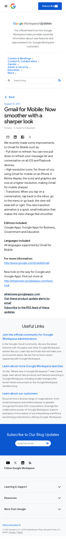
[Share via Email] (8, 137)
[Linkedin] (22, 462)
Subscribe (50, 6)
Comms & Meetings (20, 58)
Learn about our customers (20, 393)
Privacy (13, 532)
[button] (33, 486)
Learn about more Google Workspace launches (32, 366)
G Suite (8, 128)
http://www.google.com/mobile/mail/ (26, 263)
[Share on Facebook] (22, 137)
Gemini (13, 64)
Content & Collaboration (23, 61)
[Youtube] (8, 462)
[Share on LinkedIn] (15, 137)
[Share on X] (30, 137)
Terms (20, 532)
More (12, 73)
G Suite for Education (24, 128)
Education (15, 70)
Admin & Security (19, 67)
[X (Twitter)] (15, 462)
